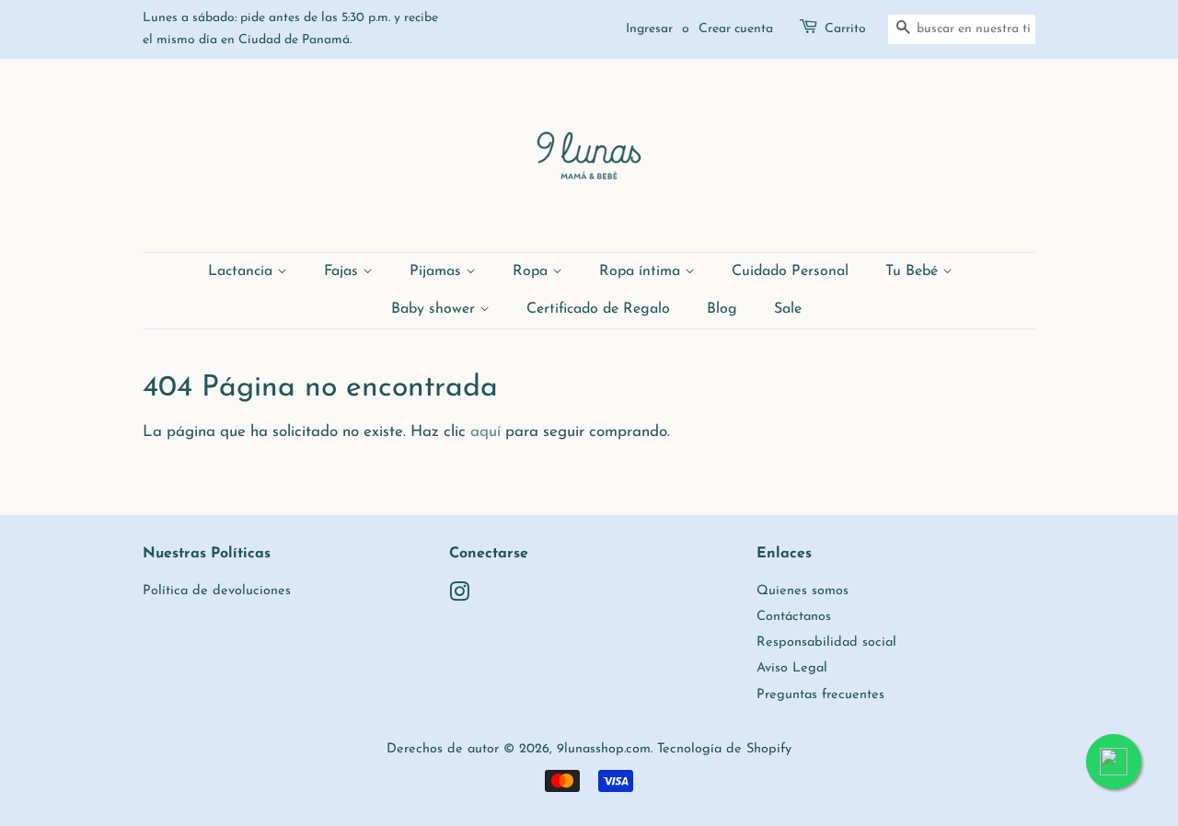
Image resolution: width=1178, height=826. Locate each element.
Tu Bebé (913, 271)
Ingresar (649, 29)
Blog (722, 309)
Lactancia (242, 271)
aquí (485, 432)
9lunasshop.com (604, 749)
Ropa (532, 271)
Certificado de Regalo (598, 309)
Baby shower (435, 309)
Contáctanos (793, 617)
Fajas (343, 271)
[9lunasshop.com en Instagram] (459, 596)
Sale (788, 309)
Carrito (845, 29)
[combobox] (961, 29)
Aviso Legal (791, 668)
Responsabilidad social (826, 642)
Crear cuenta (736, 29)
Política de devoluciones (217, 591)
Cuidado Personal (790, 271)
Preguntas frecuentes (820, 695)
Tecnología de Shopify (724, 749)
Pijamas (438, 271)
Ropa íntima (642, 271)
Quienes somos (802, 591)
